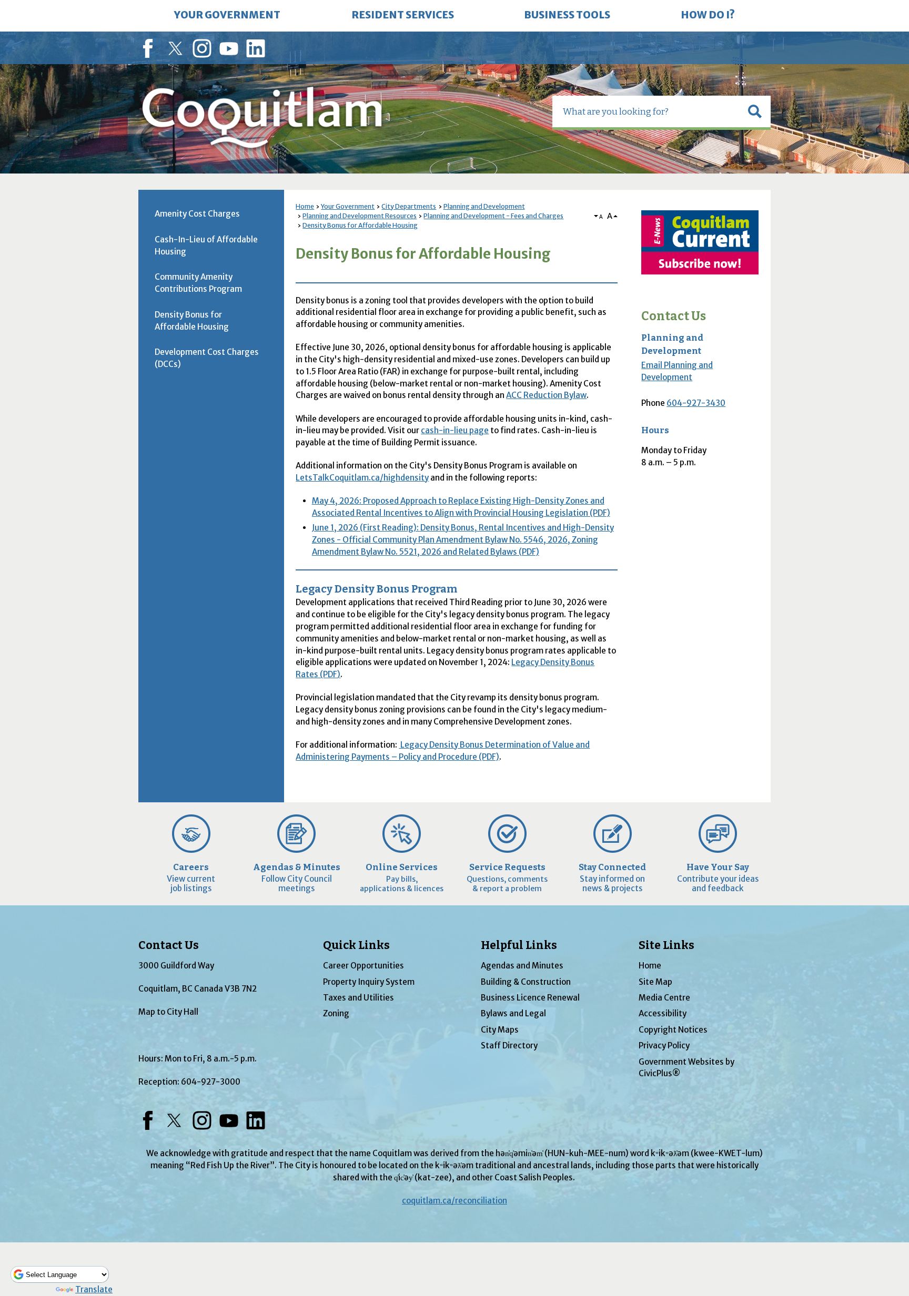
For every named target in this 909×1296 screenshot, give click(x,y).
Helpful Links (519, 945)
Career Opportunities (363, 966)
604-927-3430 (695, 403)
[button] (755, 111)
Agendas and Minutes (522, 966)
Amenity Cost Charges (197, 214)
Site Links (666, 945)
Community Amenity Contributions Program (198, 283)
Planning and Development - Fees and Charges (493, 216)
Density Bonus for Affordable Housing (360, 225)
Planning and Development (484, 206)
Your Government (348, 206)
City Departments (408, 206)
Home (305, 206)
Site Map (655, 982)
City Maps (500, 1030)
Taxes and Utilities (358, 998)
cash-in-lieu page (455, 430)
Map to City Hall (168, 1012)
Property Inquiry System (369, 982)
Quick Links (356, 945)
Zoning (336, 1013)
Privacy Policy (664, 1045)
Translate (94, 1289)
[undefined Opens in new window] (700, 242)
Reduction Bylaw (546, 395)
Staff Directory (509, 1045)
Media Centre (664, 998)
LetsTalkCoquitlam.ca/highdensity (362, 478)
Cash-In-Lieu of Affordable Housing (206, 245)
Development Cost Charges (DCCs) (207, 358)
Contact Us (673, 316)
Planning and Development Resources (359, 216)
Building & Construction (526, 982)
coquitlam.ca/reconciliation (454, 1201)
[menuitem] (227, 16)
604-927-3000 (210, 1082)
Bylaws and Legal (513, 1013)
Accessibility (662, 1013)
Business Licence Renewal (530, 998)
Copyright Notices (673, 1030)
